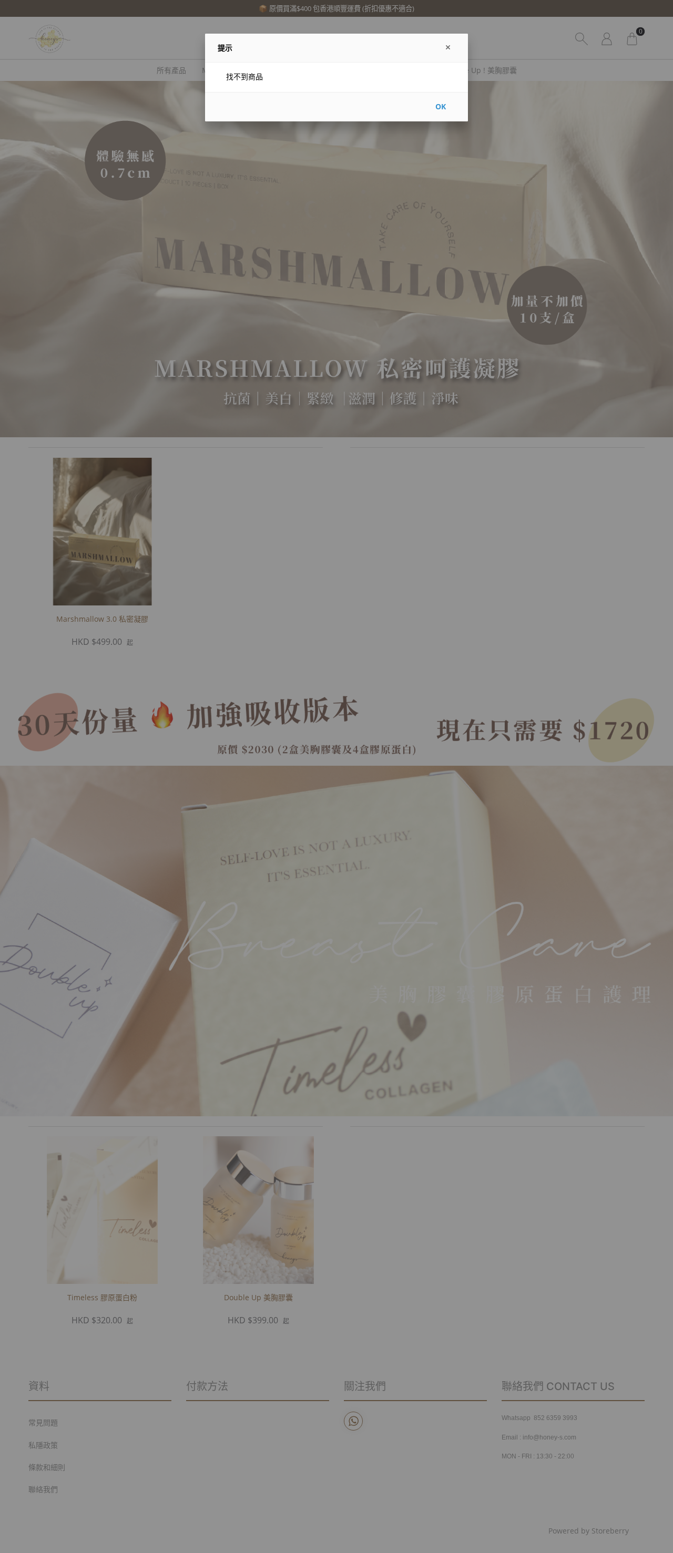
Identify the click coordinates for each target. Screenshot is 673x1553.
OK (440, 106)
